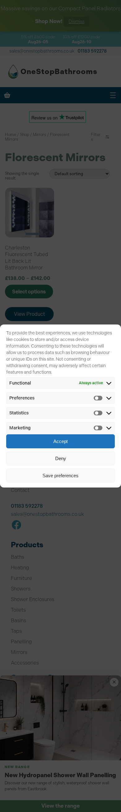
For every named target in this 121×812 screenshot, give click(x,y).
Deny (60, 458)
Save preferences (60, 475)
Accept (60, 441)
